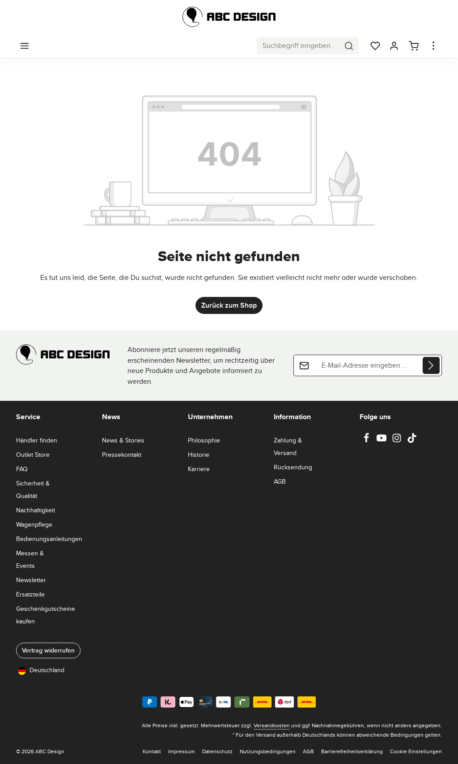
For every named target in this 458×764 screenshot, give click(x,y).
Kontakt (152, 751)
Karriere (199, 468)
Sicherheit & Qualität (33, 489)
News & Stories (123, 440)
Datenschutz (217, 751)
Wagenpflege (34, 524)
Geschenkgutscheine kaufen (45, 615)
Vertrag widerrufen (48, 650)
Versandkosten (272, 725)
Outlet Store (33, 454)
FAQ (22, 468)
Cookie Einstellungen (416, 751)
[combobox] (298, 45)
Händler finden (36, 440)
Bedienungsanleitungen (49, 538)
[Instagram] (397, 440)
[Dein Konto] (394, 45)
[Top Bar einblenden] (433, 45)
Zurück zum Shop (229, 305)
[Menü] (24, 45)
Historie (198, 454)
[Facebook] (367, 440)
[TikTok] (412, 440)
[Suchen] (349, 45)
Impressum (181, 751)
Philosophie (204, 440)
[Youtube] (382, 440)
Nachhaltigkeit (35, 510)
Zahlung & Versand (288, 446)
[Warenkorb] (413, 45)
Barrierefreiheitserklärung (352, 751)
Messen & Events (30, 559)
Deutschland (47, 669)
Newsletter (31, 579)
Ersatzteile (30, 594)
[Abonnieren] (431, 365)
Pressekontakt (121, 454)
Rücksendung (293, 467)
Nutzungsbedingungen (268, 751)
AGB (280, 481)
